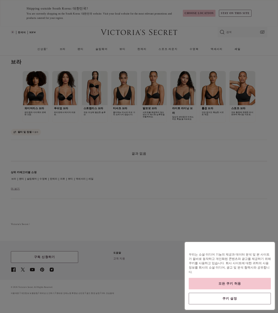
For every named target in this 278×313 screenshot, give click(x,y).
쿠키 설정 (229, 298)
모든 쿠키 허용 (229, 283)
